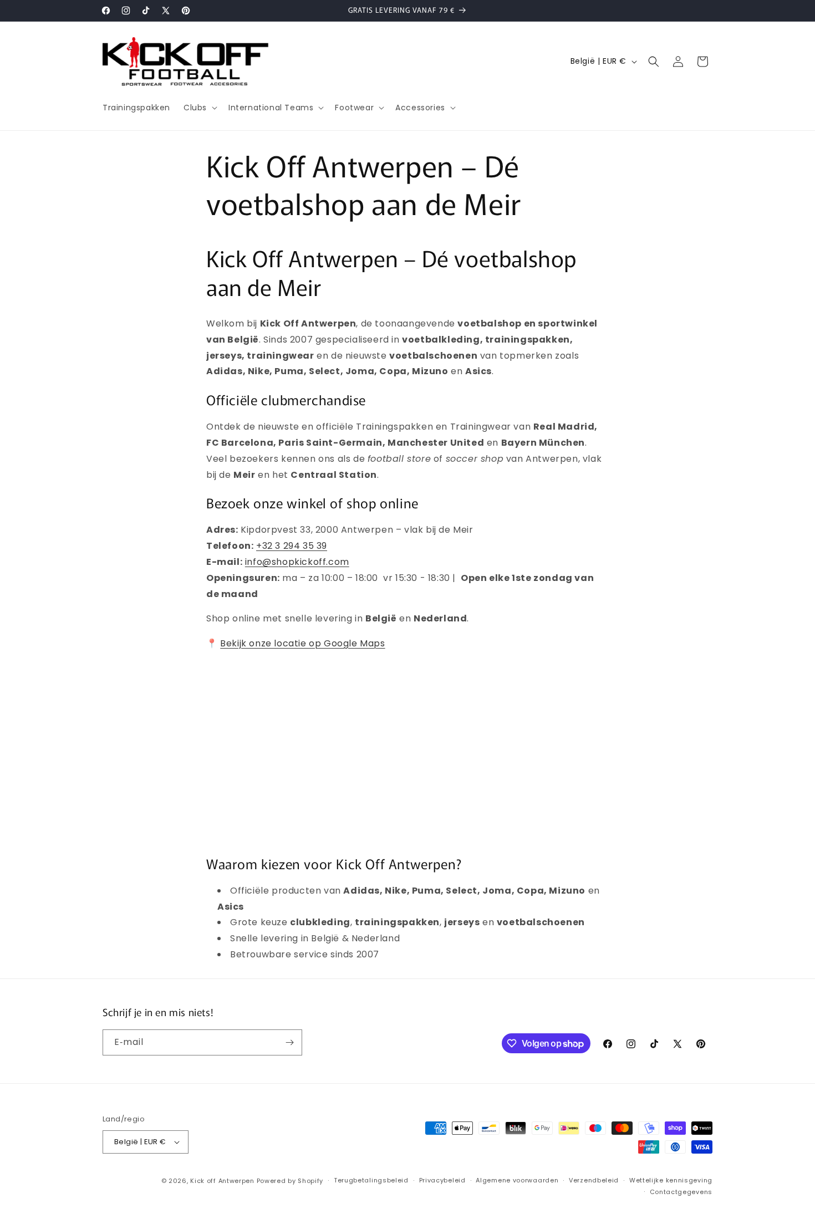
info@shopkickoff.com (297, 561)
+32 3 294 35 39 (291, 545)
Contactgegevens (681, 1191)
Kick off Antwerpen (222, 1180)
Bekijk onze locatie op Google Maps (302, 643)
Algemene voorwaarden (517, 1180)
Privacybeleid (442, 1180)
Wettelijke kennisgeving (670, 1180)
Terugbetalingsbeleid (371, 1180)
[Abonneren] (289, 1042)
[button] (199, 107)
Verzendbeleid (594, 1180)
